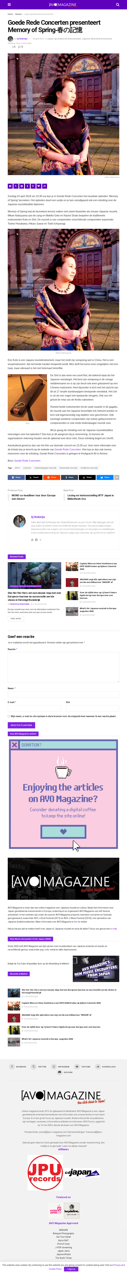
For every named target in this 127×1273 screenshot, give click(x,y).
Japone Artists (63, 1254)
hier (76, 921)
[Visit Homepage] (63, 5)
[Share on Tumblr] (27, 186)
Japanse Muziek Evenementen (97, 39)
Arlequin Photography (63, 1233)
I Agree (71, 1269)
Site (68, 702)
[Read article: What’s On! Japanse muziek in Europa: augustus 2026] (72, 611)
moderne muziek (89, 468)
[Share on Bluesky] (38, 186)
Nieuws (18, 14)
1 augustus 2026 (88, 615)
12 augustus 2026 (88, 602)
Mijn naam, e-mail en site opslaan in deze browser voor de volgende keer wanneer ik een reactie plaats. (63, 716)
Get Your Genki (63, 1237)
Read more (17, 618)
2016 (17, 468)
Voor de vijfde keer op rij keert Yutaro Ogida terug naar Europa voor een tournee (98, 595)
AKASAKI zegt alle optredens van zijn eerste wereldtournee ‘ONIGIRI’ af (56, 1015)
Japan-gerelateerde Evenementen (38, 14)
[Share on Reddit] (21, 186)
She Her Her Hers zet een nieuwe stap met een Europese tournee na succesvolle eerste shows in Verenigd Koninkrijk (34, 596)
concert (27, 468)
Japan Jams (63, 1251)
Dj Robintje (22, 39)
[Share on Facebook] (10, 186)
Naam (12, 688)
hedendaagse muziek (45, 468)
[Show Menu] (9, 4)
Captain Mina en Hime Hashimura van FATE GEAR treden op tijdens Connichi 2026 (98, 566)
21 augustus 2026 (39, 604)
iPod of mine (63, 1244)
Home (10, 14)
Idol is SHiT (63, 1240)
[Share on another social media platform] (44, 186)
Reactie (13, 649)
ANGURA (63, 1230)
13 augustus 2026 (88, 586)
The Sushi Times (63, 1258)
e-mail (114, 928)
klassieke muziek (68, 468)
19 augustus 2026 (88, 573)
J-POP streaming (63, 1247)
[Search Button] (117, 4)
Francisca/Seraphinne (19, 604)
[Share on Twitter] (15, 186)
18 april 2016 (38, 39)
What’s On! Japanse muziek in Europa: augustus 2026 (47, 1039)
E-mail (12, 702)
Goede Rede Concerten (68, 449)
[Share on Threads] (33, 186)
